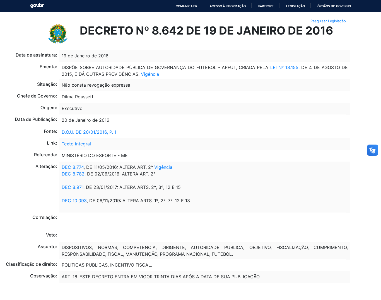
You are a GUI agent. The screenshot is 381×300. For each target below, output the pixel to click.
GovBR (37, 5)
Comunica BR (186, 6)
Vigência (150, 74)
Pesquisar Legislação (328, 21)
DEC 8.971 (72, 187)
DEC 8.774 (73, 167)
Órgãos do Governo (334, 6)
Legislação (295, 6)
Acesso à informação (228, 6)
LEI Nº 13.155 (284, 67)
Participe (266, 6)
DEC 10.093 (74, 200)
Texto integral (76, 144)
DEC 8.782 (73, 174)
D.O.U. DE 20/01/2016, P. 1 (89, 132)
